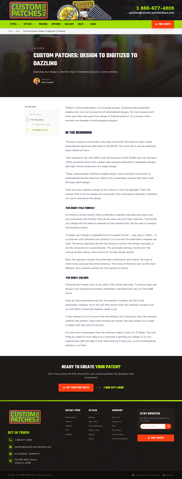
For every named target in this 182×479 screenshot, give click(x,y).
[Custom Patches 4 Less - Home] (28, 10)
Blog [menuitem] (93, 24)
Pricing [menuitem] (43, 24)
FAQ (114, 426)
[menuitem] (15, 24)
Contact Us (116, 421)
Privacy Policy (118, 434)
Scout (91, 438)
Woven (68, 421)
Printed (68, 426)
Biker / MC (93, 421)
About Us (116, 417)
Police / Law (94, 430)
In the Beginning (36, 120)
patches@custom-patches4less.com (151, 13)
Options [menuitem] (56, 24)
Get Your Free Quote (77, 387)
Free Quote (165, 24)
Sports (91, 434)
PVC (67, 430)
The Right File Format (41, 124)
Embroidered (70, 417)
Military (92, 417)
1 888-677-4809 (155, 8)
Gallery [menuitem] (69, 24)
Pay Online (116, 430)
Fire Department (95, 426)
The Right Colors (40, 130)
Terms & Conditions (120, 438)
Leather (68, 434)
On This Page (35, 114)
